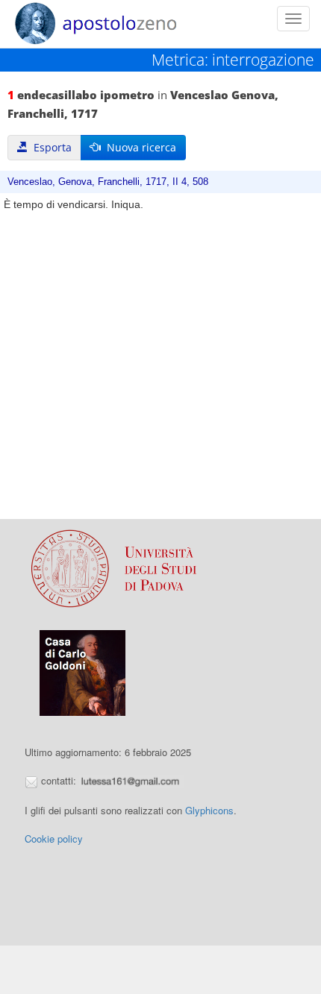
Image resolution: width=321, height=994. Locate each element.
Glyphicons (209, 810)
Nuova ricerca (138, 147)
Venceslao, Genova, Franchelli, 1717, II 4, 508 (107, 182)
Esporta (50, 147)
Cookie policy (54, 838)
